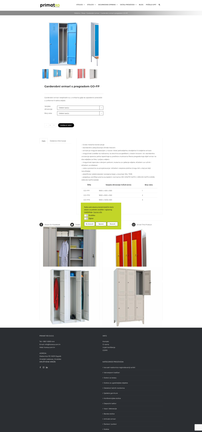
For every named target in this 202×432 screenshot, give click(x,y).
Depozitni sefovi (110, 403)
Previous (41, 44)
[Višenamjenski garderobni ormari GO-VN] (70, 256)
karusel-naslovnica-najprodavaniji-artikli (119, 367)
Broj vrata (48, 113)
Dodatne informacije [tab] (58, 141)
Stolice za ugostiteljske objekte (116, 383)
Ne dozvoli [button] (89, 224)
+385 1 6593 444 (48, 341)
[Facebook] (40, 367)
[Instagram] (43, 367)
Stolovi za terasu (110, 378)
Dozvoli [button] (112, 224)
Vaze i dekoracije (110, 409)
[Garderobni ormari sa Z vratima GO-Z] (132, 256)
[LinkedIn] (47, 367)
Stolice (106, 429)
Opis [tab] (43, 141)
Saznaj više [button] (97, 212)
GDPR (105, 350)
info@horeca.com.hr (52, 344)
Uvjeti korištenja (109, 347)
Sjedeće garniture (111, 393)
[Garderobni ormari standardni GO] (70, 296)
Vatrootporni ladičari (112, 373)
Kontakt (106, 341)
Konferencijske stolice (112, 398)
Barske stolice (109, 414)
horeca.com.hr (49, 347)
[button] (86, 215)
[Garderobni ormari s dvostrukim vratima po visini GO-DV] (132, 296)
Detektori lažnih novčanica (114, 388)
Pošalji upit (66, 125)
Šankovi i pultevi (110, 424)
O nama (106, 344)
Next (97, 44)
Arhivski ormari (110, 419)
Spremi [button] (101, 224)
